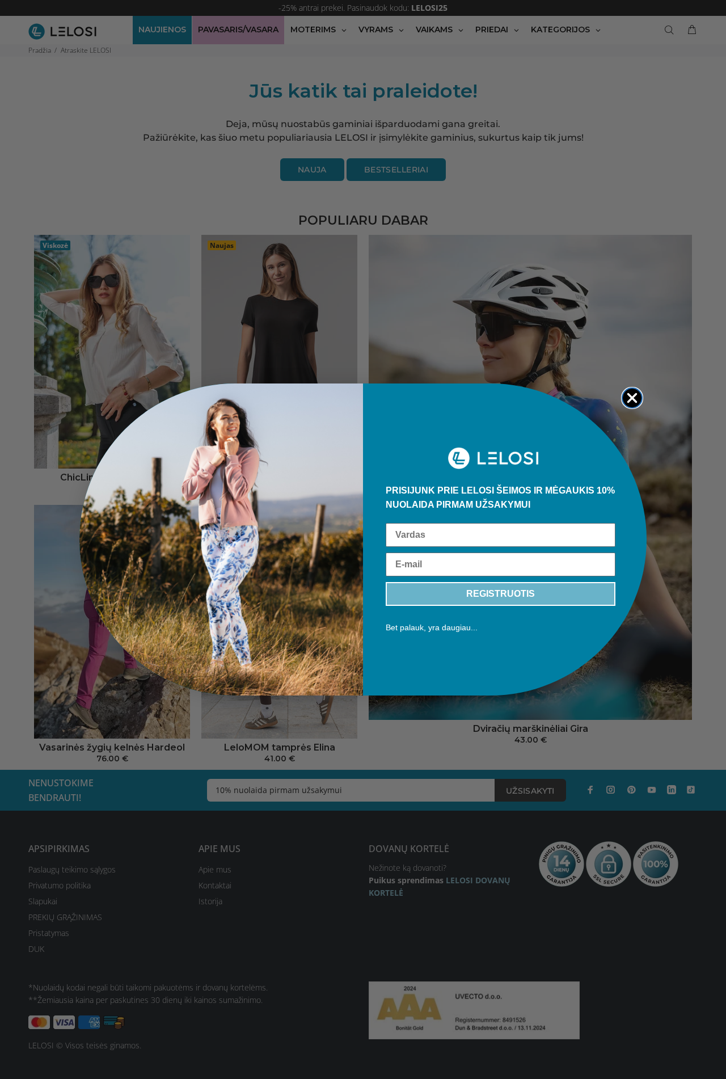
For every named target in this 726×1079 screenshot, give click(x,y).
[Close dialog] (632, 398)
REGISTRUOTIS (500, 593)
